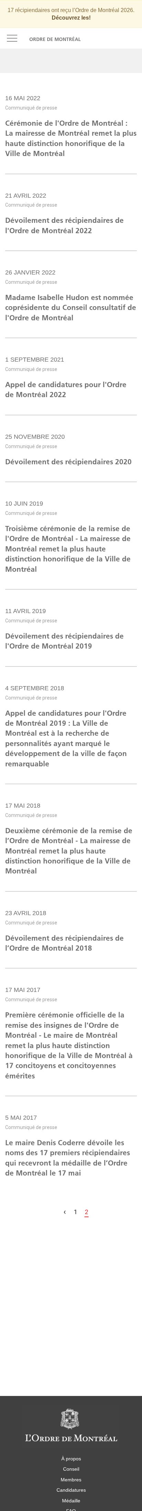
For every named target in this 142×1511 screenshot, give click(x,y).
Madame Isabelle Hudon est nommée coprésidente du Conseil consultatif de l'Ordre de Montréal (70, 307)
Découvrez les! (71, 18)
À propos (71, 1458)
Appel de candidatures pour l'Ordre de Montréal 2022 (65, 389)
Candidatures (71, 1490)
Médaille (71, 1500)
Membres (71, 1479)
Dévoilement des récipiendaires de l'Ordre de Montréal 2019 (64, 641)
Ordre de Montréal (55, 39)
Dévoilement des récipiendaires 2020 (68, 461)
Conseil (71, 1469)
